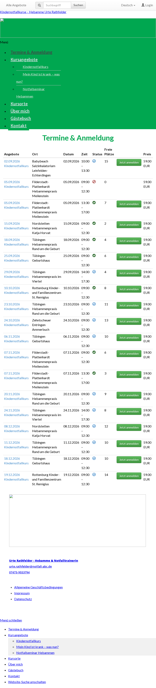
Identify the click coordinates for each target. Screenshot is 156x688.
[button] (78, 42)
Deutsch (127, 5)
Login (149, 5)
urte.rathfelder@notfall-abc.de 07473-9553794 (43, 566)
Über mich (20, 110)
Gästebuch (21, 118)
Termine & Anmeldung (32, 52)
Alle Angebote (16, 5)
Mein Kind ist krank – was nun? (38, 77)
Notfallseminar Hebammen (30, 92)
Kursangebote (24, 59)
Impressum (22, 593)
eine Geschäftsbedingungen (38, 587)
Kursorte (19, 103)
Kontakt (19, 125)
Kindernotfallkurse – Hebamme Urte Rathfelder (33, 12)
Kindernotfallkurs (35, 67)
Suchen (78, 5)
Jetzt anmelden (129, 162)
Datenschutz (23, 599)
